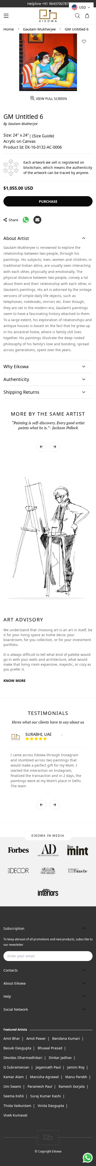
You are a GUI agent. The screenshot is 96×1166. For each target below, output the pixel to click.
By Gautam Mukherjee (20, 123)
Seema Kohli (13, 1096)
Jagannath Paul (48, 1067)
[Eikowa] (48, 15)
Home (8, 29)
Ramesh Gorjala (72, 1086)
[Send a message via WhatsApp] (88, 1158)
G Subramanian (16, 1067)
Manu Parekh (76, 1076)
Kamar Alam (13, 1076)
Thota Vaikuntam (17, 1105)
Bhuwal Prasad (50, 1048)
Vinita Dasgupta (51, 1105)
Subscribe (81, 956)
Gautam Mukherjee (39, 29)
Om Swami (12, 1086)
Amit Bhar (11, 1038)
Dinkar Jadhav (60, 1057)
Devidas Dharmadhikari (22, 1057)
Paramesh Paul (40, 1086)
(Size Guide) (43, 136)
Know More (14, 680)
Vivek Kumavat (15, 1115)
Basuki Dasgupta (17, 1048)
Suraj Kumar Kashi (45, 1096)
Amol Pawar (36, 1038)
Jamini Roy (75, 1067)
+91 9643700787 (55, 3)
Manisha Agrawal (44, 1076)
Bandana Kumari (66, 1038)
